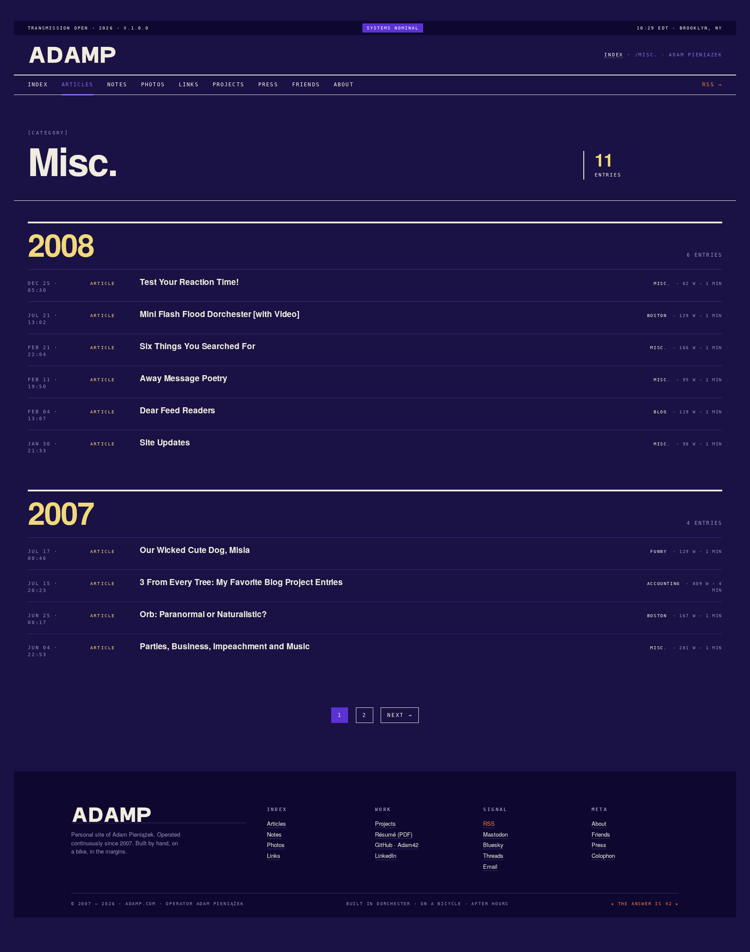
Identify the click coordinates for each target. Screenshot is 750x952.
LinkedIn (385, 855)
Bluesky (493, 845)
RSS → (712, 85)
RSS (489, 823)
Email (490, 866)
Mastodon (495, 834)
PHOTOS (153, 85)
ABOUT (344, 85)
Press (599, 845)
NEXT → (399, 715)
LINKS (189, 85)
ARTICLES (77, 85)
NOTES (117, 85)
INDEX (613, 55)
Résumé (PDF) (393, 834)
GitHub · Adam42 (396, 845)
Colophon (603, 855)
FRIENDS (306, 85)
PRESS (268, 85)
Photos (276, 845)
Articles (276, 823)
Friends (601, 834)
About (599, 823)
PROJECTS (228, 85)
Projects (385, 823)
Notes (274, 834)
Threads (493, 855)
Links (273, 855)
